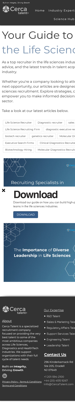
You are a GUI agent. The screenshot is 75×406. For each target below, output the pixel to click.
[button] (3, 190)
